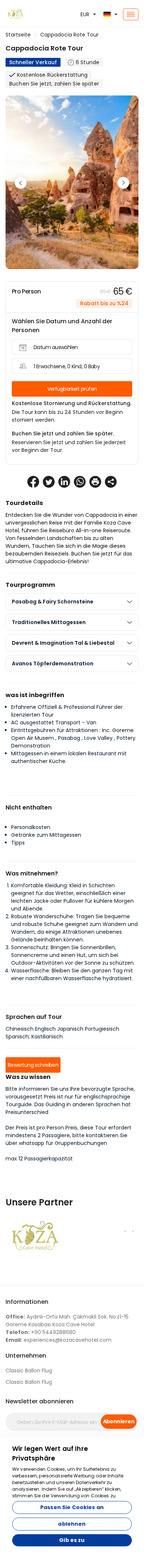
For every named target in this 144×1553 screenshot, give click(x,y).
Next (123, 183)
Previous (21, 183)
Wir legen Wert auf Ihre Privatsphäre (50, 1453)
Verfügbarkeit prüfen (72, 389)
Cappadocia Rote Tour (69, 34)
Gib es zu (72, 1540)
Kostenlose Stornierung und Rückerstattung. (71, 403)
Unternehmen (26, 1355)
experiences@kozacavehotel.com (59, 1340)
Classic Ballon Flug (29, 1370)
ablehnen (72, 1524)
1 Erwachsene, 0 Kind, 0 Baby (67, 366)
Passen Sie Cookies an (72, 1507)
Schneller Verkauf (33, 62)
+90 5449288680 (41, 1332)
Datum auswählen (56, 347)
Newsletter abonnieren (39, 1401)
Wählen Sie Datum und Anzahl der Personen (62, 325)
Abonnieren (118, 1421)
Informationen (27, 1302)
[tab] (72, 601)
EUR (84, 14)
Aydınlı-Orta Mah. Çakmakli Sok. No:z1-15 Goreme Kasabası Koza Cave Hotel (67, 1320)
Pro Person (26, 291)
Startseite (18, 34)
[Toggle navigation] (130, 14)
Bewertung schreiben (33, 1065)
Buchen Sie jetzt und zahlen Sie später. (63, 433)
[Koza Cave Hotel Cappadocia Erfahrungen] (24, 14)
